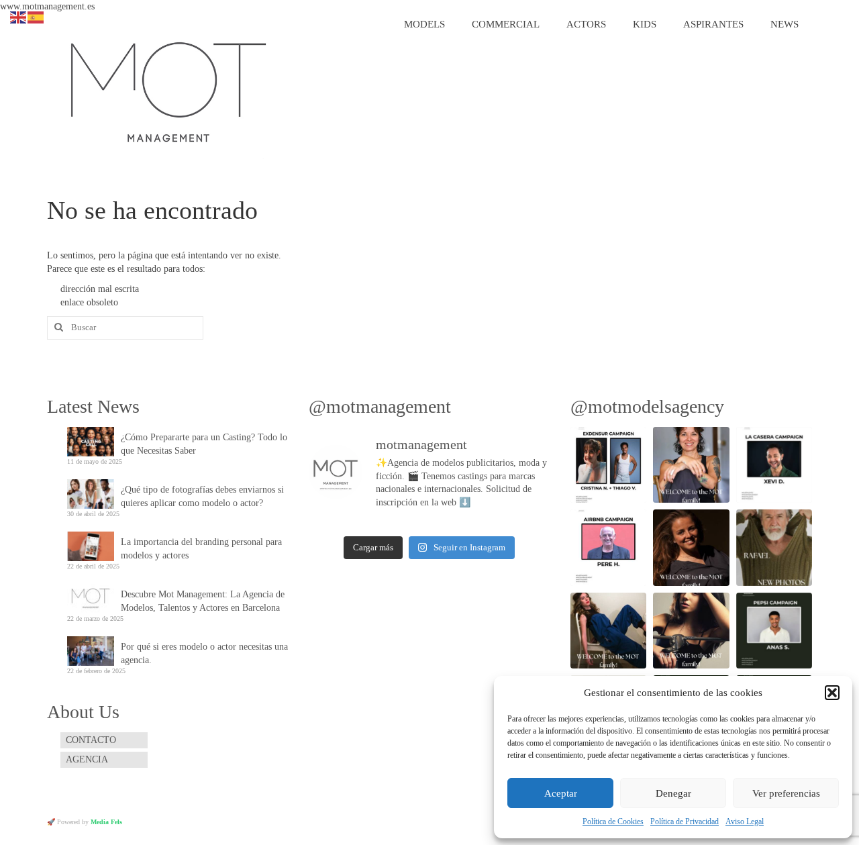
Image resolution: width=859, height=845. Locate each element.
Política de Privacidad (684, 821)
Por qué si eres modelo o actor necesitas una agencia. (204, 653)
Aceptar (560, 793)
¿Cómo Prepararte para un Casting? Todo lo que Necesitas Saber (204, 444)
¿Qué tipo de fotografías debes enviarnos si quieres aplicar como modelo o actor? (202, 496)
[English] (19, 16)
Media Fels (106, 822)
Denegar (673, 793)
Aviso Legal (744, 821)
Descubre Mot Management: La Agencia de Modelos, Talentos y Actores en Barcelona (203, 601)
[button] (832, 692)
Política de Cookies (613, 821)
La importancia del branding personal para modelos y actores (201, 548)
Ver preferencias (786, 793)
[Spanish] (36, 16)
